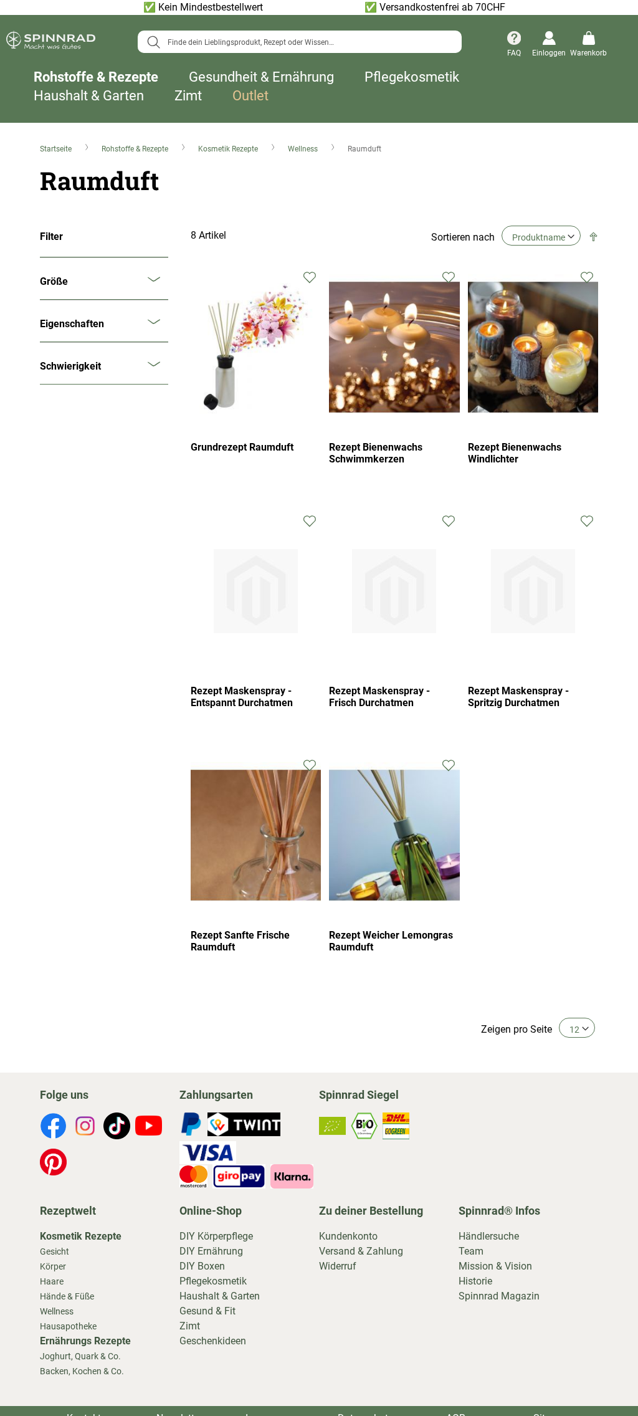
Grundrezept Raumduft (242, 447)
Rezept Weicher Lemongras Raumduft (391, 941)
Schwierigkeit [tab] (70, 366)
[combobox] (300, 42)
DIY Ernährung (211, 1251)
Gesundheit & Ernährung (261, 77)
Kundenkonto (348, 1236)
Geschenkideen (212, 1341)
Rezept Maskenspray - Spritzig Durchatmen (518, 697)
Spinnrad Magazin (499, 1296)
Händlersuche (489, 1236)
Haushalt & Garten (89, 95)
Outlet (250, 95)
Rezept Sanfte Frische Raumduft (240, 941)
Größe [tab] (54, 281)
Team (471, 1251)
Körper (53, 1266)
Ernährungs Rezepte (85, 1341)
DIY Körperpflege (216, 1236)
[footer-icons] (53, 1128)
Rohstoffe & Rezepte (96, 77)
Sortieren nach (463, 237)
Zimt (188, 95)
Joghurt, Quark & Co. (80, 1356)
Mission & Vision (495, 1266)
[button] (310, 276)
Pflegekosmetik (411, 77)
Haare (52, 1281)
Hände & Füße (67, 1296)
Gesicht (54, 1251)
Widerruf (337, 1266)
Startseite (57, 149)
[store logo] (51, 42)
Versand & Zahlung (361, 1251)
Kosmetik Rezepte (229, 149)
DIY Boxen (202, 1266)
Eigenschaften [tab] (72, 324)
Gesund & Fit (207, 1311)
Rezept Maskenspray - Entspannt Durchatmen (242, 697)
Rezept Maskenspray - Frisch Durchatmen (379, 697)
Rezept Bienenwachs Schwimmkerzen (375, 453)
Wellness (304, 149)
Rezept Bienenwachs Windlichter (514, 453)
